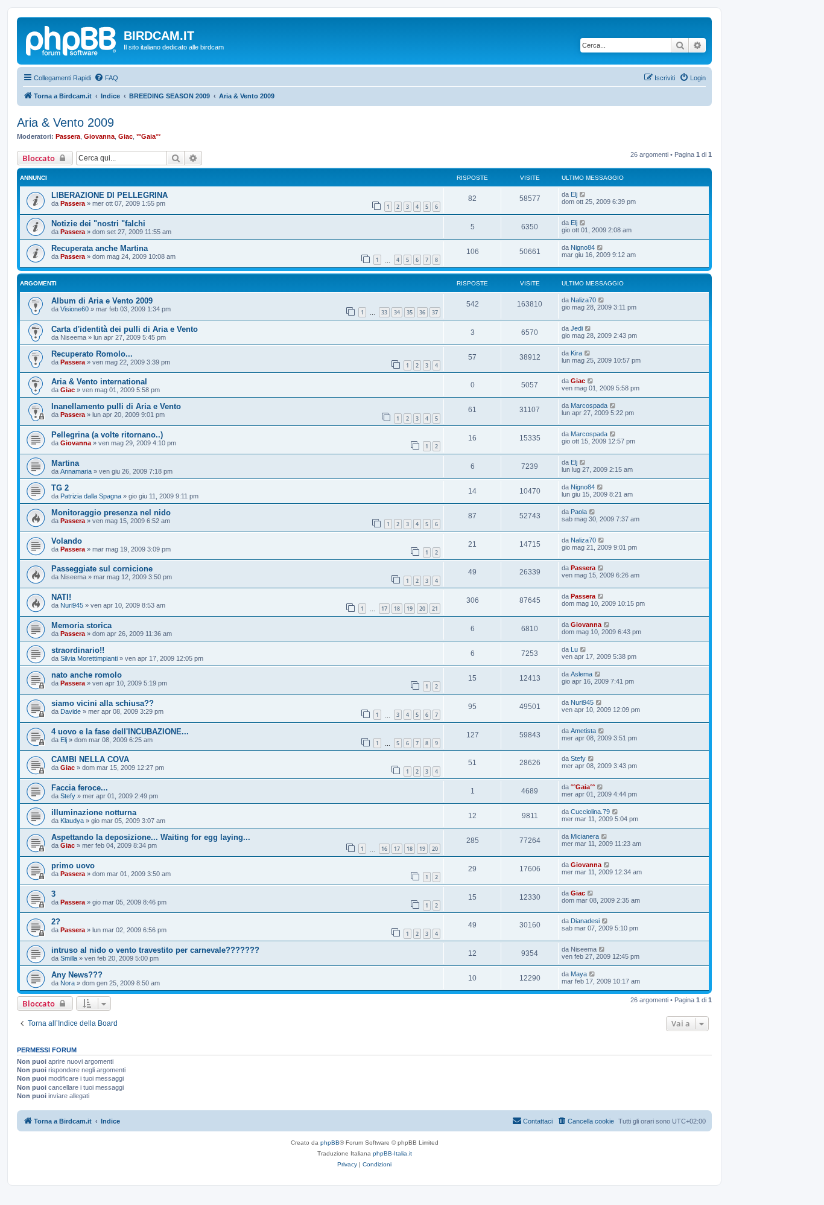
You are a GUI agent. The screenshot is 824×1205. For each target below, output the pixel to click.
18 (397, 608)
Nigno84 (583, 247)
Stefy (578, 758)
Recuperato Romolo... (92, 353)
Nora (67, 983)
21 (435, 608)
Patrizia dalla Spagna (90, 496)
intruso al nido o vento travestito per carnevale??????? (155, 950)
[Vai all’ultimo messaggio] (583, 194)
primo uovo (73, 865)
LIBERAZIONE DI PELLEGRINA (109, 195)
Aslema (581, 674)
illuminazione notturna (93, 812)
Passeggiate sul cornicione (102, 568)
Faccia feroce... (79, 787)
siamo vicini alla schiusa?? (102, 703)
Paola (579, 511)
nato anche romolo (86, 674)
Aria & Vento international (99, 381)
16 (384, 849)
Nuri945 (71, 605)
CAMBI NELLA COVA (90, 759)
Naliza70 (583, 300)
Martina (65, 463)
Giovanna (99, 136)
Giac (125, 136)
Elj (574, 194)
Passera (67, 136)
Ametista (583, 730)
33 (384, 312)
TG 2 (60, 487)
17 (384, 608)
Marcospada (589, 405)
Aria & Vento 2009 (65, 122)
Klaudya (72, 820)
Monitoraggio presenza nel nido (111, 512)
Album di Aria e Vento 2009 (102, 300)
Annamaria (76, 471)
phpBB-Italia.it (392, 1153)
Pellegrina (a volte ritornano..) (107, 434)
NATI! (61, 597)
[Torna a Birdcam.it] (72, 39)
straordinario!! (77, 650)
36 (422, 312)
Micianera (585, 836)
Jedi (577, 328)
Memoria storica (81, 625)
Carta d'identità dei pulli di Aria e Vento (124, 329)
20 (422, 608)
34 (397, 312)
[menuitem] (106, 78)
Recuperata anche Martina (99, 248)
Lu (574, 649)
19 (410, 608)
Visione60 (74, 309)
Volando (66, 540)
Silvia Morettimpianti (89, 658)
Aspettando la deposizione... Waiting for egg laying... (150, 837)
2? (55, 921)
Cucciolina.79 (590, 811)
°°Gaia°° (148, 136)
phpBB (330, 1142)
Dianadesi (585, 920)
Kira (576, 353)
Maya (579, 974)
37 (435, 312)
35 (410, 312)
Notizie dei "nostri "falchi (98, 223)
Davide (70, 711)
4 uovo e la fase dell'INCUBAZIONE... (120, 731)
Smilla (68, 958)
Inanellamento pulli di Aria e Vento (116, 406)
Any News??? (77, 974)
